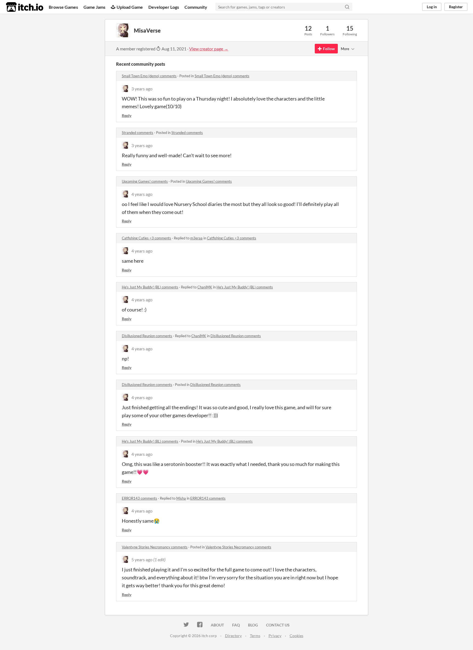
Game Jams (94, 7)
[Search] (347, 7)
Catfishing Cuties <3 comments (146, 238)
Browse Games (63, 7)
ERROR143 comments (139, 498)
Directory (233, 635)
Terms (255, 635)
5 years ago (141, 559)
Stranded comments (137, 132)
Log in (432, 6)
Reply (126, 115)
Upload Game (130, 7)
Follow (329, 48)
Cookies (296, 635)
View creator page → (208, 48)
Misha (181, 498)
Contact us (278, 625)
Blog (253, 625)
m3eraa (196, 238)
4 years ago (141, 194)
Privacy (275, 635)
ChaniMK (204, 287)
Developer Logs (163, 7)
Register (456, 6)
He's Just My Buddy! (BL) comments (150, 287)
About (217, 625)
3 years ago (141, 88)
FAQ (236, 625)
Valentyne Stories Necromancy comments (155, 547)
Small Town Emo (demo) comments (149, 76)
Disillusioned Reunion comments (147, 336)
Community (195, 7)
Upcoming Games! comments (145, 181)
